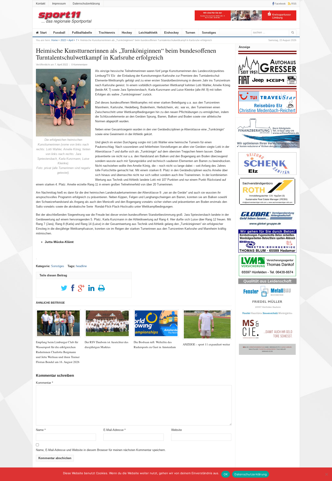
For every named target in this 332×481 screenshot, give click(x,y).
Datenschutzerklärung (86, 3)
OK (226, 474)
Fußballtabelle (82, 32)
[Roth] (267, 206)
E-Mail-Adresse (114, 430)
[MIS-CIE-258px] (267, 354)
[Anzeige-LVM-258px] (267, 276)
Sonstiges (209, 32)
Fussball (59, 32)
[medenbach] (267, 112)
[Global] (267, 227)
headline (81, 266)
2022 (63, 40)
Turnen (190, 32)
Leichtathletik (148, 32)
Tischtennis (107, 32)
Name (41, 430)
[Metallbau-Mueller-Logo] (267, 316)
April (70, 40)
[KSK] (245, 19)
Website (176, 430)
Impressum (59, 3)
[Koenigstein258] (267, 149)
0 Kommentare (79, 64)
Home (54, 40)
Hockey (127, 32)
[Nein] (326, 474)
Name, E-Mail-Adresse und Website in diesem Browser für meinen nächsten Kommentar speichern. (101, 450)
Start (43, 32)
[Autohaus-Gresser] (267, 88)
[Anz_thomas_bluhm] (267, 251)
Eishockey (171, 32)
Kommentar (44, 382)
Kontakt (40, 3)
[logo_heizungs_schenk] (267, 174)
